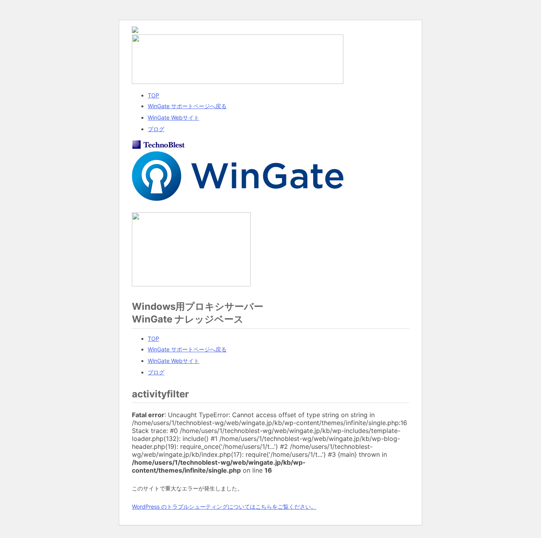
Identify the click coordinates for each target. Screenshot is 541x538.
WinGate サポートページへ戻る (187, 106)
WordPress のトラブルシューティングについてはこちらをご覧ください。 (224, 506)
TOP (153, 95)
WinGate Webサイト (173, 117)
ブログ (156, 129)
